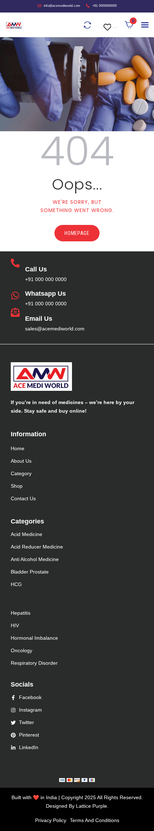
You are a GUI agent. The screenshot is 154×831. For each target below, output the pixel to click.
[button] (109, 23)
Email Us (38, 318)
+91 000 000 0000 (46, 279)
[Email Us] (15, 313)
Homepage (77, 233)
